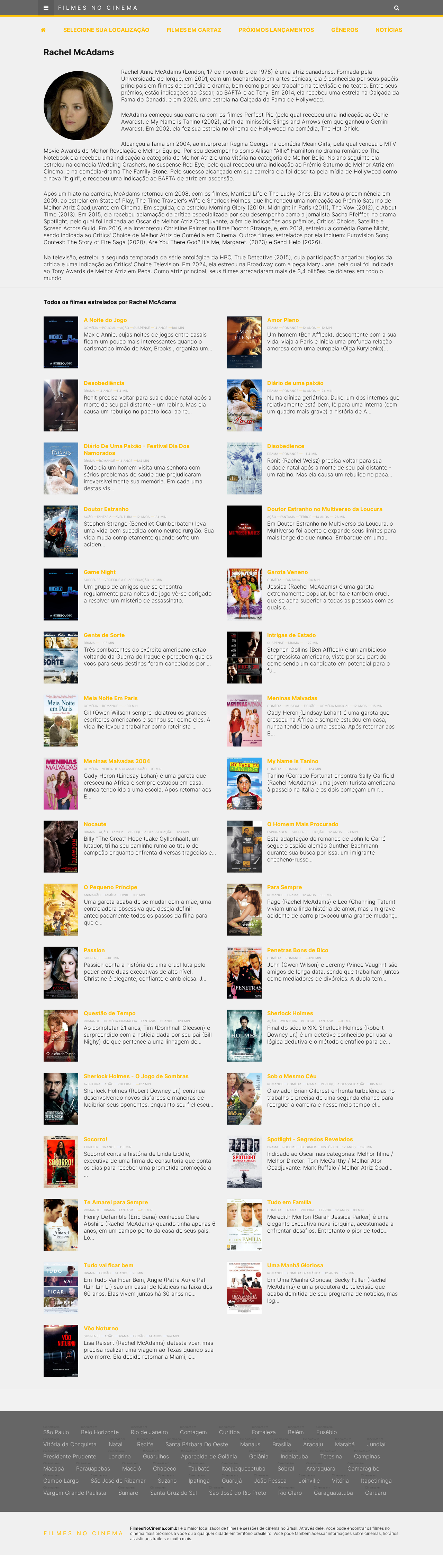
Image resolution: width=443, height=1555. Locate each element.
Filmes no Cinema (98, 7)
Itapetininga (376, 1479)
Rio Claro (290, 1491)
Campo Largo (61, 1479)
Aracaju (313, 1442)
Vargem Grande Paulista (74, 1491)
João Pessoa (270, 1479)
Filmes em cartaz (194, 29)
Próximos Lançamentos (276, 29)
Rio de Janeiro (149, 1430)
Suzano (167, 1479)
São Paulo (56, 1430)
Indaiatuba (294, 1454)
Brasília (281, 1442)
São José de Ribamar (118, 1479)
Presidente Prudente (69, 1454)
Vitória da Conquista (70, 1442)
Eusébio (326, 1430)
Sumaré (128, 1491)
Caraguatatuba (333, 1491)
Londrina (119, 1454)
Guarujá (232, 1479)
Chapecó (164, 1467)
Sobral (286, 1467)
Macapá (53, 1467)
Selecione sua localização (106, 29)
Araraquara (320, 1467)
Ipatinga (199, 1479)
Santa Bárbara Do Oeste (196, 1442)
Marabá (345, 1442)
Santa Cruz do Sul (173, 1491)
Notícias (389, 29)
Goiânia (259, 1454)
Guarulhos (156, 1454)
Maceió (131, 1467)
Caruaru (375, 1491)
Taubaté (198, 1467)
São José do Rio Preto (237, 1491)
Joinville (309, 1479)
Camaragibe (363, 1467)
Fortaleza (264, 1430)
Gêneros (344, 29)
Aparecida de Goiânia (209, 1454)
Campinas (367, 1454)
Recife (145, 1442)
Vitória (340, 1479)
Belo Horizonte (100, 1430)
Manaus (250, 1442)
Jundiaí (376, 1442)
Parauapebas (93, 1467)
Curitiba (229, 1430)
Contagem (193, 1430)
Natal (117, 1442)
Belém (296, 1430)
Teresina (331, 1454)
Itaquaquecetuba (243, 1467)
